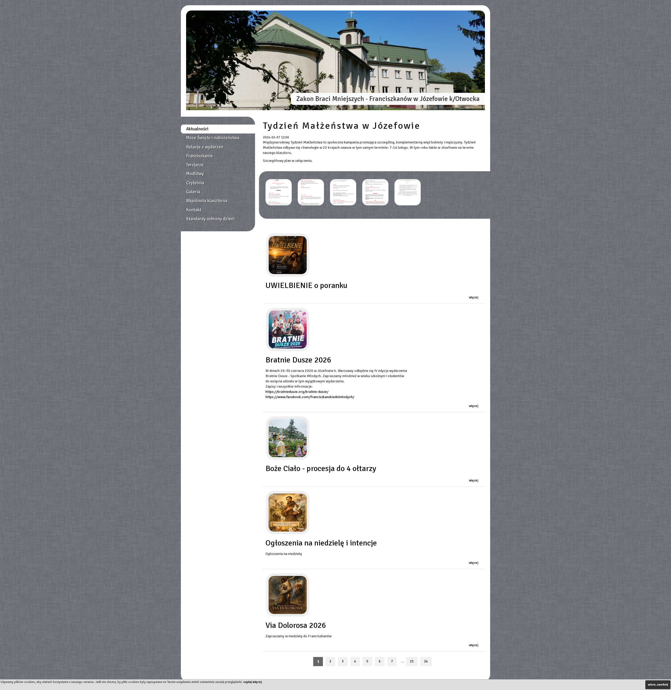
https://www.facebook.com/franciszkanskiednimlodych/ (310, 397)
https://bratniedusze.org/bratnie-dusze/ (297, 391)
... (403, 662)
